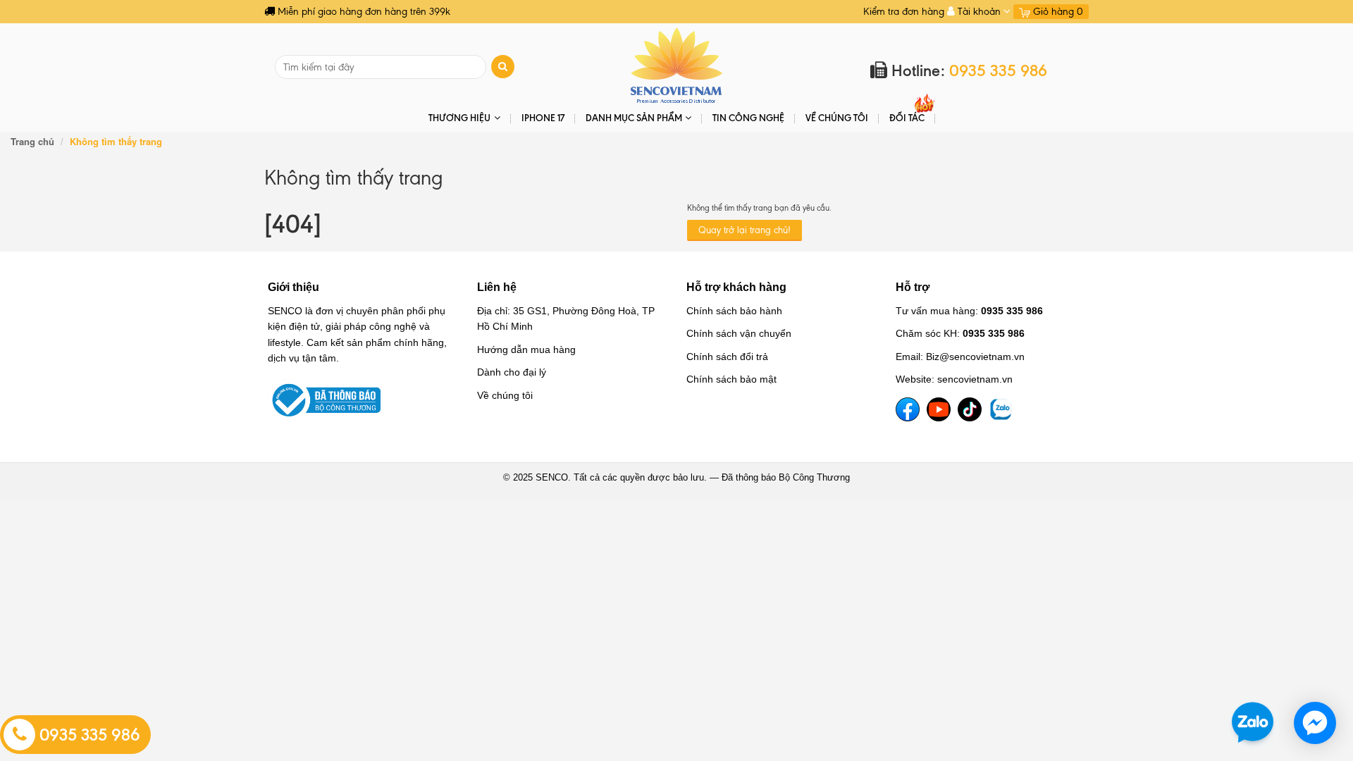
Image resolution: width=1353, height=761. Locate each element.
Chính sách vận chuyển (738, 333)
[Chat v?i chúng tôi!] (1315, 723)
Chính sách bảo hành (734, 310)
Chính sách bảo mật (731, 379)
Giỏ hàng (1056, 12)
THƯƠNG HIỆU (459, 117)
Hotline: (967, 70)
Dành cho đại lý (511, 372)
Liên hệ (497, 287)
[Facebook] (908, 409)
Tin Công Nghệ (748, 117)
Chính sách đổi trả (727, 356)
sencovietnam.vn (975, 379)
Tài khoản (979, 12)
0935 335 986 (87, 735)
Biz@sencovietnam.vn (975, 356)
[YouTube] (939, 409)
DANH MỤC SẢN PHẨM (634, 117)
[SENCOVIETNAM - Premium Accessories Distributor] (677, 64)
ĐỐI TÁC (907, 117)
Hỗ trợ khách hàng (736, 287)
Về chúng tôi (836, 117)
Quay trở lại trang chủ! (744, 230)
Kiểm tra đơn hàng (903, 12)
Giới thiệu (293, 287)
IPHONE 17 (542, 117)
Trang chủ (32, 141)
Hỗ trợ (912, 287)
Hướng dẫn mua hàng (526, 349)
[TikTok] (970, 409)
